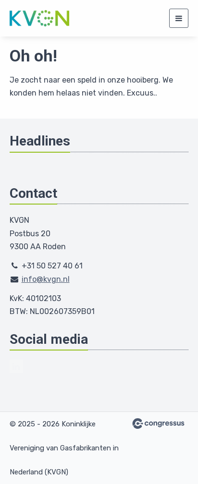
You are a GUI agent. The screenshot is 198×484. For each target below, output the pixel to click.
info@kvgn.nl (46, 279)
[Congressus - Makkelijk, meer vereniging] (158, 423)
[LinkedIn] (16, 366)
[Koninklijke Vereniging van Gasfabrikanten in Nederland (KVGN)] (40, 18)
